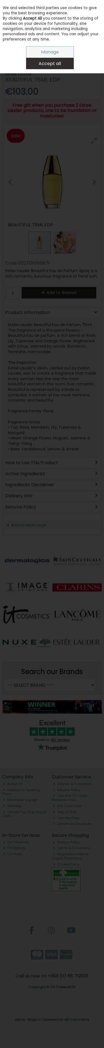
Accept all (50, 63)
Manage (50, 52)
